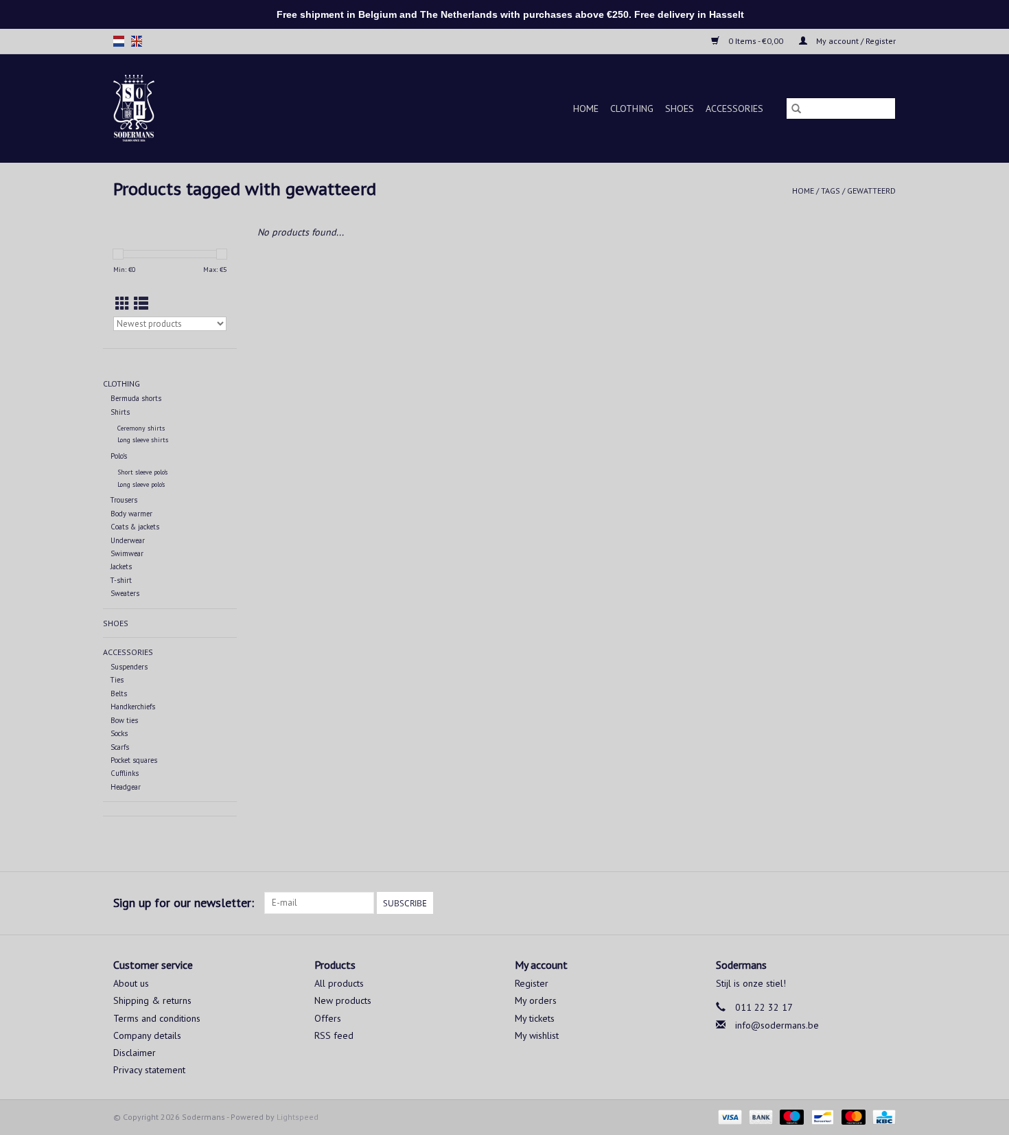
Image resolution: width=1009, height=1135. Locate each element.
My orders (536, 1000)
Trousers (124, 500)
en (136, 41)
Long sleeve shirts (142, 439)
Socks (119, 733)
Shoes (679, 108)
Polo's (119, 456)
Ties (117, 680)
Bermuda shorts (136, 398)
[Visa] (728, 1116)
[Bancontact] (821, 1116)
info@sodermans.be (777, 1025)
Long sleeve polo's (141, 484)
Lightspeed (297, 1117)
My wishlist (537, 1035)
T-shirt (121, 580)
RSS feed (333, 1035)
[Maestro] (790, 1116)
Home (586, 108)
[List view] (141, 304)
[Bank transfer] (759, 1116)
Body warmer (131, 513)
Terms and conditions (156, 1018)
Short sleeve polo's (142, 472)
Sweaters (125, 593)
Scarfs (120, 747)
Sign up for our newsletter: (183, 902)
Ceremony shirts (141, 428)
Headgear (126, 787)
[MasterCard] (852, 1116)
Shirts (120, 412)
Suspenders (129, 667)
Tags (830, 190)
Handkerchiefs (133, 706)
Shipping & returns (152, 1000)
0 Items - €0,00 (755, 41)
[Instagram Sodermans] (885, 903)
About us (131, 983)
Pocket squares (134, 760)
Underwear (128, 540)
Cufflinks (125, 773)
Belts (119, 693)
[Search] (796, 108)
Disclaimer (134, 1052)
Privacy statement (149, 1070)
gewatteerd (871, 190)
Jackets (121, 566)
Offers (327, 1018)
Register (531, 983)
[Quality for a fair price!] (157, 108)
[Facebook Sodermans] (860, 903)
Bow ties (124, 720)
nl (118, 41)
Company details (147, 1035)
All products (339, 983)
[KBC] (882, 1116)
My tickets (535, 1018)
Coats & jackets (135, 526)
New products (342, 1000)
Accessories (734, 108)
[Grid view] (122, 304)
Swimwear (127, 553)
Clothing (631, 108)
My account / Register (855, 41)
